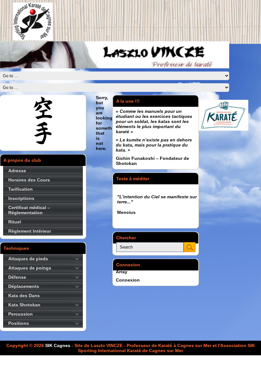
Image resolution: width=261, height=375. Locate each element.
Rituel (14, 221)
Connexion (128, 280)
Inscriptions (21, 198)
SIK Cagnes (57, 345)
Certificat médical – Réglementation (29, 210)
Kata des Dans (24, 295)
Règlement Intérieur (29, 231)
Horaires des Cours (29, 179)
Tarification (20, 189)
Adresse (17, 170)
